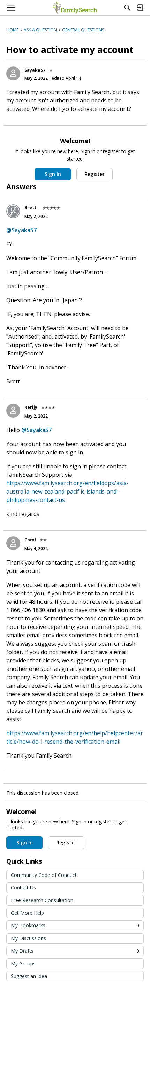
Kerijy (30, 407)
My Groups (23, 963)
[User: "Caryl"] (13, 543)
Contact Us (23, 887)
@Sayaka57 (21, 230)
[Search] (127, 7)
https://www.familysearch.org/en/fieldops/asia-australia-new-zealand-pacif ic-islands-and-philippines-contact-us (67, 491)
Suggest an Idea (29, 976)
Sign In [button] (53, 174)
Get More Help (27, 912)
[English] (75, 7)
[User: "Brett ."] (13, 211)
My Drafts (75, 951)
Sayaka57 (34, 70)
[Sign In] (140, 7)
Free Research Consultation (42, 900)
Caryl (30, 540)
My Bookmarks (75, 925)
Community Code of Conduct (44, 875)
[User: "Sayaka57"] (13, 73)
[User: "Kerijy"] (13, 411)
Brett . (31, 208)
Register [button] (94, 174)
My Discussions (28, 938)
